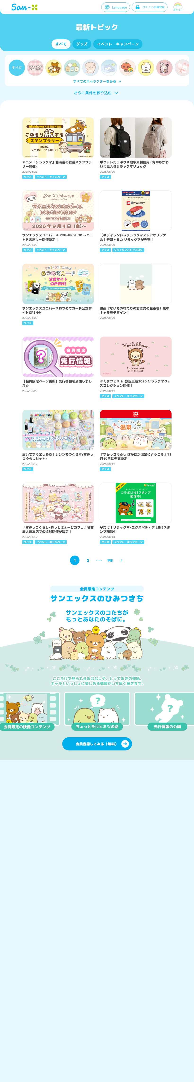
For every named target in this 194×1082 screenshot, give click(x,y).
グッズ (82, 44)
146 (110, 560)
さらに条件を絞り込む (93, 92)
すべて (61, 44)
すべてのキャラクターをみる (94, 81)
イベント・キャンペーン (118, 44)
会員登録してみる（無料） (97, 743)
